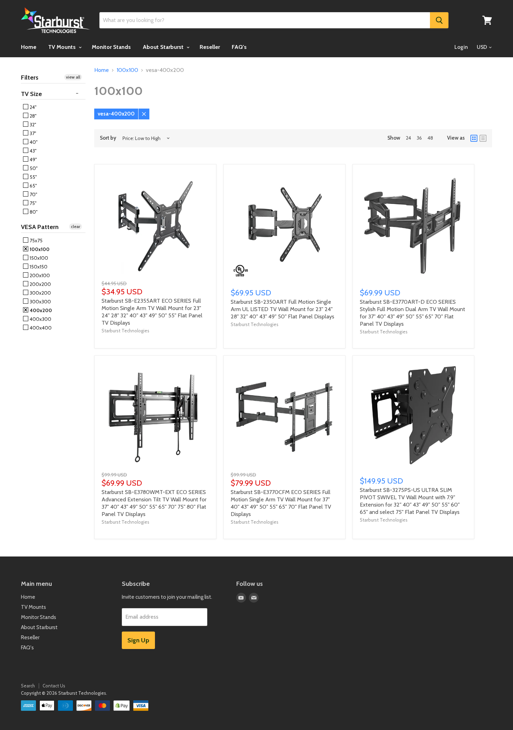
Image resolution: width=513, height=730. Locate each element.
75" (33, 203)
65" (33, 186)
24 (408, 138)
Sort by (108, 138)
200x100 (39, 275)
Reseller (210, 47)
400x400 (40, 328)
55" (33, 177)
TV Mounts (62, 47)
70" (33, 194)
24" (33, 107)
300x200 (40, 293)
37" (32, 133)
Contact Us (54, 685)
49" (33, 159)
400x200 (40, 310)
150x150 (38, 267)
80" (33, 212)
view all (73, 77)
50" (33, 168)
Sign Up (138, 640)
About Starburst (164, 47)
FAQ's (239, 47)
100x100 (39, 249)
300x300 (40, 301)
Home (28, 47)
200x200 (40, 284)
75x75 (36, 240)
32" (32, 124)
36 (419, 138)
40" (33, 142)
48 (430, 138)
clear (75, 226)
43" (33, 151)
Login (461, 47)
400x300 (40, 319)
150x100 (38, 258)
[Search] (439, 20)
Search (28, 685)
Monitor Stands (111, 47)
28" (33, 116)
